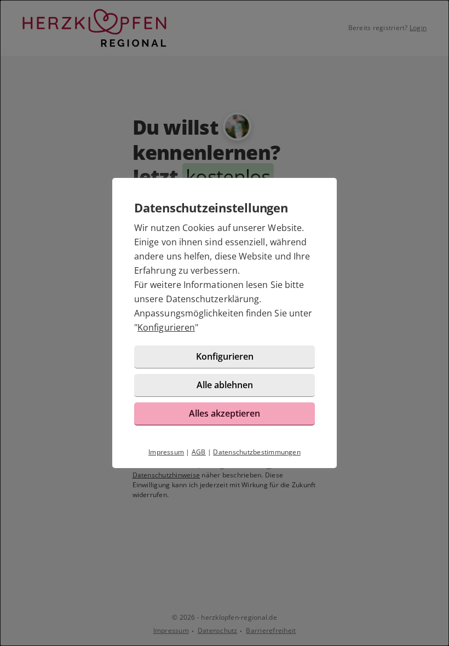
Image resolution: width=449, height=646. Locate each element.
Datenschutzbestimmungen (257, 452)
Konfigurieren (166, 327)
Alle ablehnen (225, 385)
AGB (199, 452)
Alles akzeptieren (224, 413)
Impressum (166, 452)
